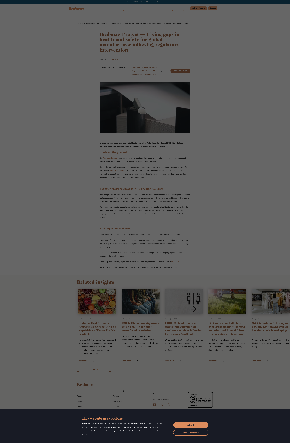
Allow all (190, 425)
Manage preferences (191, 433)
